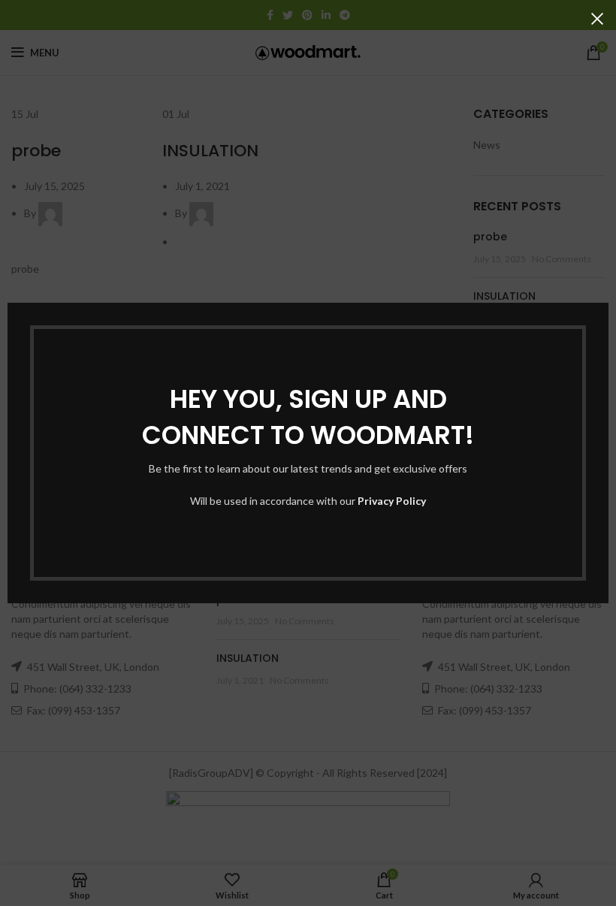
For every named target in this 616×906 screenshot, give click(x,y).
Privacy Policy (392, 500)
